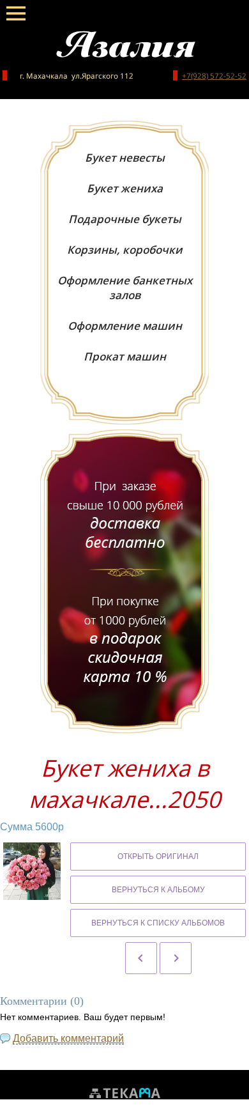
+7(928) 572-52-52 (214, 75)
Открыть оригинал (158, 856)
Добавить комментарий (68, 1038)
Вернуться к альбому (158, 889)
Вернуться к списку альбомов (158, 922)
